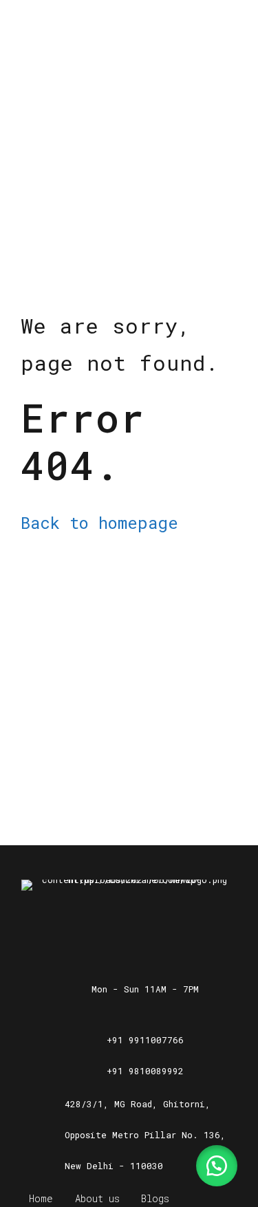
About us (97, 1198)
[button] (216, 1165)
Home (41, 1198)
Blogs (155, 1198)
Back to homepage (99, 522)
